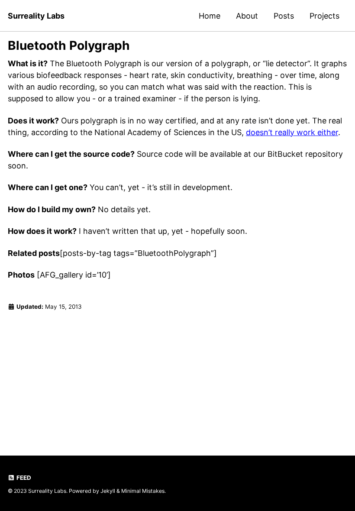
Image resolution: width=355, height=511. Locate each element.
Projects (324, 15)
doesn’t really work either (292, 132)
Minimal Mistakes (143, 491)
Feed (23, 477)
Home (209, 15)
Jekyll (107, 491)
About (247, 15)
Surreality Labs (36, 15)
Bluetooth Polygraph (69, 45)
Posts (284, 15)
